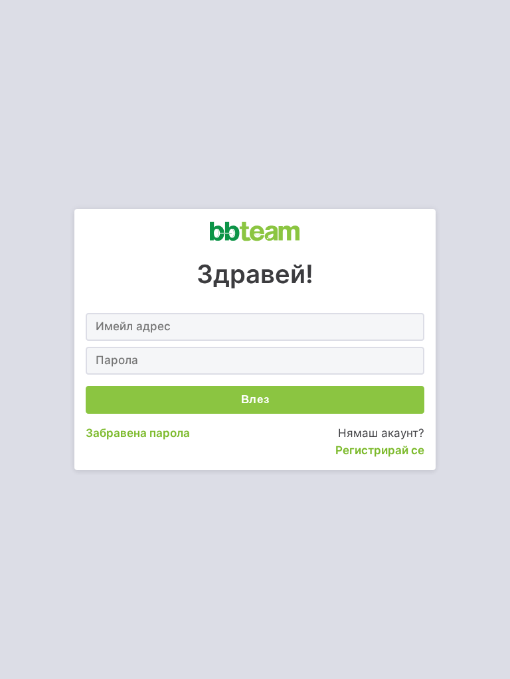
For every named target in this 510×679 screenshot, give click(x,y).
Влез (255, 399)
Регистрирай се (379, 450)
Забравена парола (138, 433)
